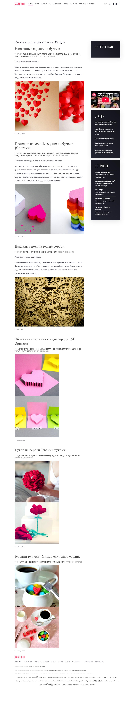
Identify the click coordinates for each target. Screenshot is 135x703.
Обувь (69, 680)
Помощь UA (99, 661)
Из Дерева (92, 677)
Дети (59, 677)
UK (106, 4)
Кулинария (56, 562)
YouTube (42, 666)
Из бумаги (109, 677)
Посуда (107, 680)
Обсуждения (27, 661)
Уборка (66, 4)
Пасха (83, 680)
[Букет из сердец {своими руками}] (37, 481)
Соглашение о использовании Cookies (57, 670)
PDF (23, 180)
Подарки (56, 54)
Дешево (64, 677)
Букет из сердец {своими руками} (41, 450)
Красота (38, 680)
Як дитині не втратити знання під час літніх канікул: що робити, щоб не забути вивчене (105, 131)
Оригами (24, 56)
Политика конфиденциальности (77, 670)
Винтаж (25, 252)
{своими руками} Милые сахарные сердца (47, 556)
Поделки (26, 54)
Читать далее (20, 133)
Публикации (77, 661)
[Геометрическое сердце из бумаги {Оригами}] (49, 209)
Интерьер (44, 4)
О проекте (38, 661)
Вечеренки (45, 153)
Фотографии (86, 684)
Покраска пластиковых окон (102, 172)
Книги (34, 680)
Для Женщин (76, 349)
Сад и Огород (42, 684)
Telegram (36, 666)
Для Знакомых (47, 54)
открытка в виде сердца (57, 166)
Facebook (31, 666)
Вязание (34, 677)
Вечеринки (24, 677)
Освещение (79, 681)
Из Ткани (103, 677)
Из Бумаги (32, 54)
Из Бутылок (85, 677)
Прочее (39, 54)
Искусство (73, 4)
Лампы (51, 680)
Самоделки (51, 684)
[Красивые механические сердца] (49, 301)
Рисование (116, 680)
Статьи (53, 661)
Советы (64, 684)
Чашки (94, 684)
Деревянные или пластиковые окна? (105, 181)
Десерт (63, 562)
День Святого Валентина (58, 173)
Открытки (18, 351)
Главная (30, 4)
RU (104, 4)
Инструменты (57, 4)
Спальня (68, 684)
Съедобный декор (46, 562)
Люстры (55, 680)
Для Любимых (64, 54)
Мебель (37, 4)
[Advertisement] (67, 24)
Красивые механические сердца (39, 246)
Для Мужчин (73, 54)
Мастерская (91, 4)
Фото (81, 684)
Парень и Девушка (27, 155)
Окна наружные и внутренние (102, 198)
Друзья (46, 661)
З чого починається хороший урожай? (104, 138)
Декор (30, 252)
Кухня (47, 680)
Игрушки (75, 677)
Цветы (91, 684)
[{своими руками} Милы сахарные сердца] (37, 586)
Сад (50, 4)
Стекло (72, 684)
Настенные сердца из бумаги (37, 49)
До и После (53, 252)
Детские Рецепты (33, 562)
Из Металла (98, 677)
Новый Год (64, 680)
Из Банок (80, 677)
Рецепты (112, 680)
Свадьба (50, 455)
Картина (30, 680)
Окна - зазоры (99, 190)
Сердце (59, 684)
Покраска (103, 680)
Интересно (82, 4)
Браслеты (19, 677)
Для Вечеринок (22, 562)
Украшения (76, 684)
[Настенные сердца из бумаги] (49, 106)
